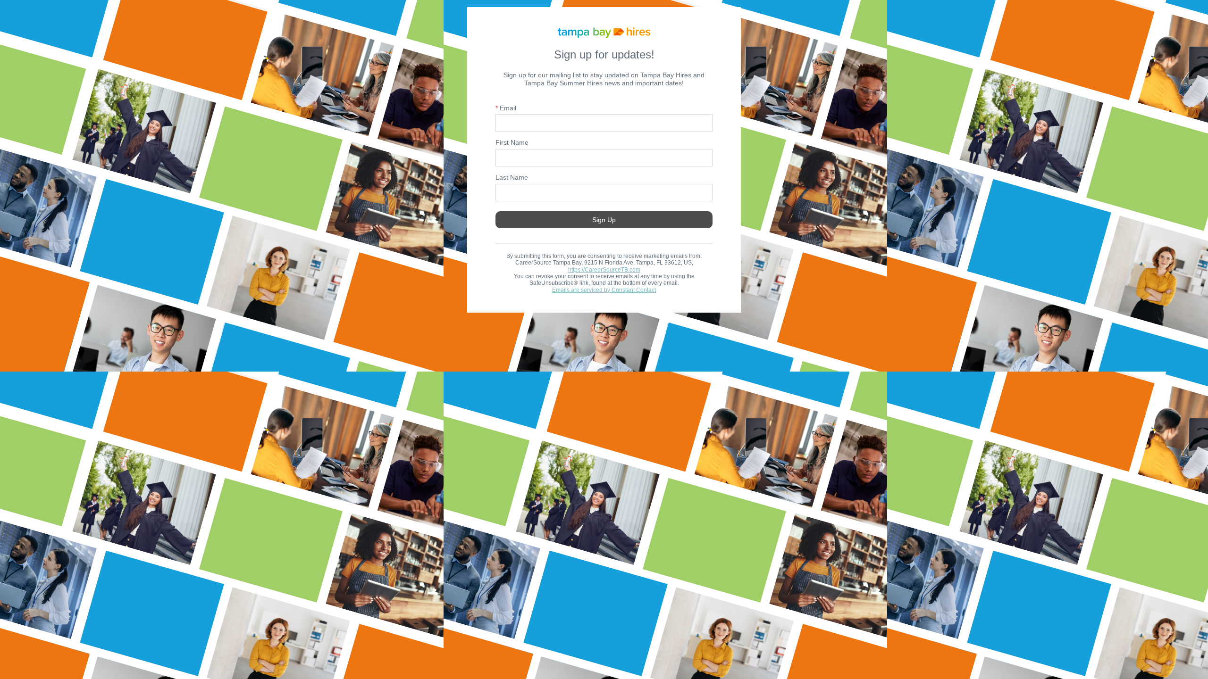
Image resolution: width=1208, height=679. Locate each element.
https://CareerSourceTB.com (604, 269)
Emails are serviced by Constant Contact (604, 290)
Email (505, 108)
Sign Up (604, 220)
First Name (511, 142)
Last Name (511, 177)
